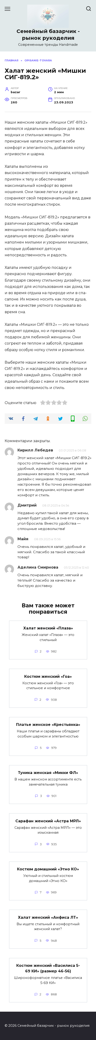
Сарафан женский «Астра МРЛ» (48, 821)
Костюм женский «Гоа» (48, 676)
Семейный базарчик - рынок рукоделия (48, 34)
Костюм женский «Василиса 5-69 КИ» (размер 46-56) (48, 968)
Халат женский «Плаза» (48, 628)
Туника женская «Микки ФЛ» (48, 772)
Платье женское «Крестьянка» (48, 724)
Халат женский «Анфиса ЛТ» (48, 917)
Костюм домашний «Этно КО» (48, 869)
